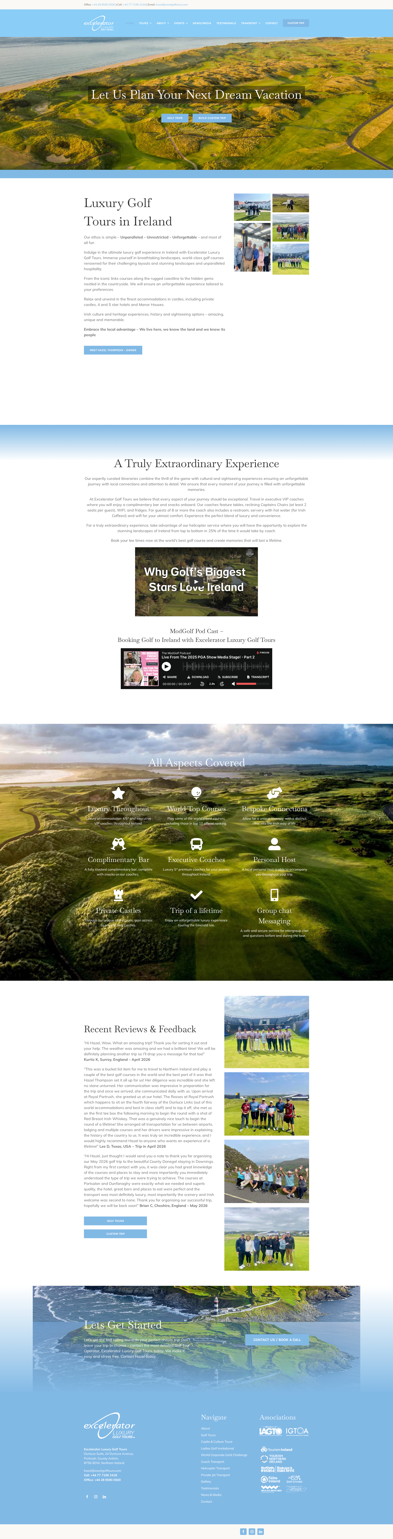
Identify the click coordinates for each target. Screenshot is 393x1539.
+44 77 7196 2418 (134, 4)
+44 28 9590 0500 (103, 4)
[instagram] (96, 1496)
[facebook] (87, 1496)
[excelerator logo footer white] (99, 17)
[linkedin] (104, 1496)
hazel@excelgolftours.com (172, 4)
